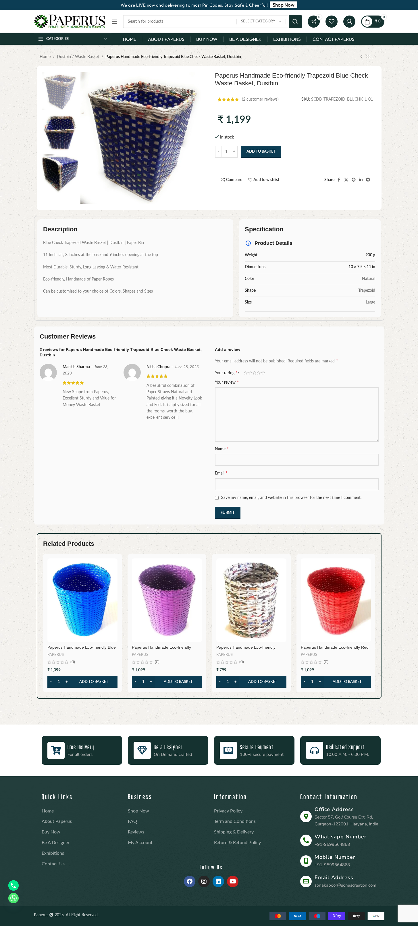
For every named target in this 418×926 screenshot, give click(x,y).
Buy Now (51, 832)
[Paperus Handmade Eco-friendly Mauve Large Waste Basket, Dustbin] (167, 600)
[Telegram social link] (368, 180)
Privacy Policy (228, 811)
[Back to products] (368, 56)
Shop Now (138, 811)
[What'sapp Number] (306, 840)
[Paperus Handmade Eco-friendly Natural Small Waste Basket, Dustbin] (251, 600)
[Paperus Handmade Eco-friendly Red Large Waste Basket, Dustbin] (336, 600)
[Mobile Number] (306, 861)
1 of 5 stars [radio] (246, 373)
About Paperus (57, 821)
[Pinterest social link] (353, 180)
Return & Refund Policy (237, 842)
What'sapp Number (341, 836)
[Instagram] (204, 881)
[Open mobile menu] (114, 21)
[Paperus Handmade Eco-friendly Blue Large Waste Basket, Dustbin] (82, 600)
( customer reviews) (260, 99)
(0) (72, 662)
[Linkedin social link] (360, 180)
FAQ (132, 821)
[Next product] (375, 56)
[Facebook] (189, 881)
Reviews (136, 832)
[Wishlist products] (331, 21)
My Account (140, 842)
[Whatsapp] (13, 898)
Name (222, 449)
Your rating (226, 372)
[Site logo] (70, 22)
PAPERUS (55, 655)
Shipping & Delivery (234, 832)
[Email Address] (306, 881)
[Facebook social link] (339, 180)
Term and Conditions (235, 821)
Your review (227, 382)
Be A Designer (56, 842)
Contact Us (53, 864)
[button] (82, 682)
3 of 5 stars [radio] (254, 373)
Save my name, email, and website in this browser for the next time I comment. (291, 498)
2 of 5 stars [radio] (250, 373)
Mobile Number (335, 857)
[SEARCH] (295, 21)
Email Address (334, 877)
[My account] (349, 21)
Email (221, 473)
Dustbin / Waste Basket (78, 57)
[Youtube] (232, 881)
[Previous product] (361, 56)
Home (45, 57)
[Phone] (13, 885)
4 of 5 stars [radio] (259, 373)
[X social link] (346, 180)
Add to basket (261, 151)
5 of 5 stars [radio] (263, 373)
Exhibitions (53, 853)
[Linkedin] (218, 881)
